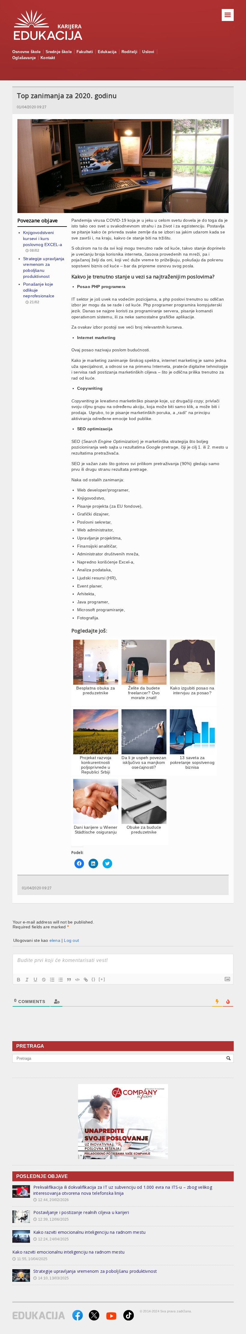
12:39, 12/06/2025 (51, 1219)
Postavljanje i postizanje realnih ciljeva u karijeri (81, 1212)
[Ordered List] (52, 979)
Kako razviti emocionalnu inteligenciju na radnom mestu (89, 1232)
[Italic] (27, 979)
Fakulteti (84, 52)
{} (94, 979)
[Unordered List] (60, 979)
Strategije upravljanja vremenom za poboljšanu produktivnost (95, 1271)
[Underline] (35, 979)
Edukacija (107, 52)
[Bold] (18, 979)
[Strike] (44, 979)
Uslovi (148, 52)
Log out (71, 940)
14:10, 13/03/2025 (51, 1278)
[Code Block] (77, 979)
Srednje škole (59, 52)
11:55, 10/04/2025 (29, 1259)
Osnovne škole (26, 52)
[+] (102, 979)
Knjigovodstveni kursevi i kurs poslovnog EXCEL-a (42, 238)
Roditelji (130, 52)
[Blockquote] (69, 979)
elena (55, 940)
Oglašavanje (24, 58)
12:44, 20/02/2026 (51, 1200)
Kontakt (47, 58)
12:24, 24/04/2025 (51, 1239)
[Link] (86, 979)
